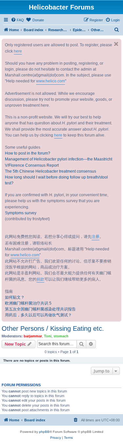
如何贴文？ (15, 297)
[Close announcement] (116, 44)
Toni (47, 336)
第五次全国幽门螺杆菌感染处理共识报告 (40, 309)
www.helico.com (50, 81)
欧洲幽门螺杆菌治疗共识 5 (28, 303)
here (18, 51)
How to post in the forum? (27, 153)
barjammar (33, 336)
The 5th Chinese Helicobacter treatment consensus (50, 171)
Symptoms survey (20, 213)
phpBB (44, 431)
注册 (95, 236)
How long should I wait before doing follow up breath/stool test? (56, 180)
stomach (61, 336)
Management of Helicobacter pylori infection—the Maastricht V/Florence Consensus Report (58, 162)
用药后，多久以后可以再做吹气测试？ (38, 315)
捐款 (40, 279)
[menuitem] (17, 20)
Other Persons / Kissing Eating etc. (53, 328)
